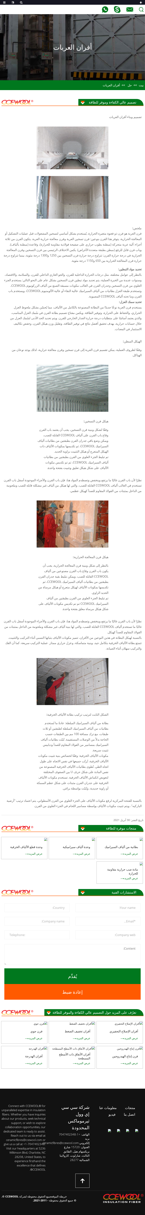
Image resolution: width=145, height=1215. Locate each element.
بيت (141, 85)
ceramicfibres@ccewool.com (61, 1143)
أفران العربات (111, 85)
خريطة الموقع (59, 1196)
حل (130, 85)
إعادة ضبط (72, 992)
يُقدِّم (72, 976)
